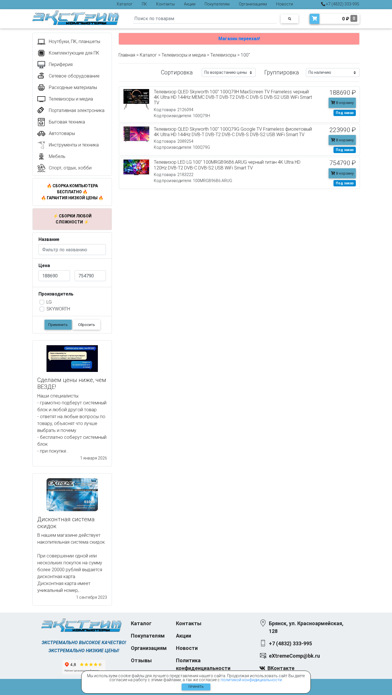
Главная (127, 55)
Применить (58, 325)
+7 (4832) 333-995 (342, 4)
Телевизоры (223, 55)
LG (49, 302)
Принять (196, 687)
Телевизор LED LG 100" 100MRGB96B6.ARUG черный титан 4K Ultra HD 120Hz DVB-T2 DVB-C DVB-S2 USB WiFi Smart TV (227, 164)
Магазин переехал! (239, 38)
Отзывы (141, 660)
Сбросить (86, 325)
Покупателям (217, 4)
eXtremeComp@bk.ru (294, 656)
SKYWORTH (58, 309)
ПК (144, 4)
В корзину (344, 103)
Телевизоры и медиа (184, 55)
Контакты (165, 4)
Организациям (253, 4)
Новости (284, 4)
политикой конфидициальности (251, 679)
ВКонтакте (280, 668)
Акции (189, 4)
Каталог (125, 4)
